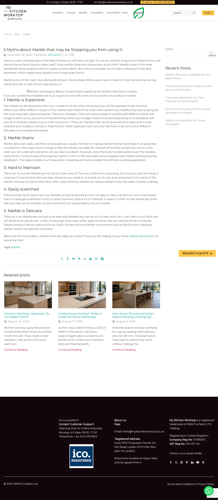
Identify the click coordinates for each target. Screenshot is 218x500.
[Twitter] (63, 259)
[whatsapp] (96, 259)
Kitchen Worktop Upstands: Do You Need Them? (26, 315)
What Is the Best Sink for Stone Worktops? (185, 122)
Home (8, 34)
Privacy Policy (205, 484)
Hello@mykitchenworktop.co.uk (143, 431)
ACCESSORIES (97, 13)
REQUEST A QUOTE (208, 13)
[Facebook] (68, 259)
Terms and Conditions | (182, 484)
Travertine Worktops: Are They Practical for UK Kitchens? (185, 99)
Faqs (117, 424)
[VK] (73, 259)
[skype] (101, 259)
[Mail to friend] (85, 259)
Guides (26, 34)
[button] (209, 491)
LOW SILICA (139, 13)
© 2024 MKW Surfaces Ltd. (21, 483)
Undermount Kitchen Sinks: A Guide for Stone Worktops (80, 315)
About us (120, 420)
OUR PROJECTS (113, 13)
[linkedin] (90, 259)
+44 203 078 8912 (85, 436)
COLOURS (71, 13)
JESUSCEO (55, 54)
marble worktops (140, 236)
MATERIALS (58, 13)
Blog (17, 34)
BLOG (125, 13)
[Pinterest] (79, 259)
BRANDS (83, 13)
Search (169, 49)
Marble (15, 247)
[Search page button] (194, 13)
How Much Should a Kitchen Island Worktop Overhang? (133, 315)
